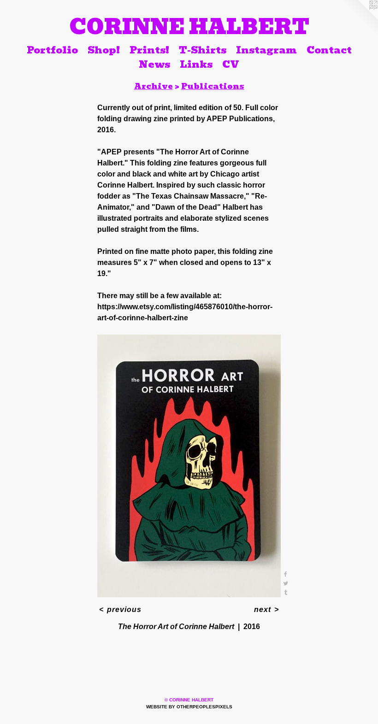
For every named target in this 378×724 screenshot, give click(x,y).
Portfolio (52, 49)
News (154, 64)
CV (230, 64)
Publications (212, 86)
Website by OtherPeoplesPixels (189, 706)
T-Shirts (202, 49)
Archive (153, 86)
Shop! (104, 49)
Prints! (149, 49)
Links (196, 64)
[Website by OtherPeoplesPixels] (359, 18)
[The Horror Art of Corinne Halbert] (189, 466)
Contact (329, 49)
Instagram (266, 49)
